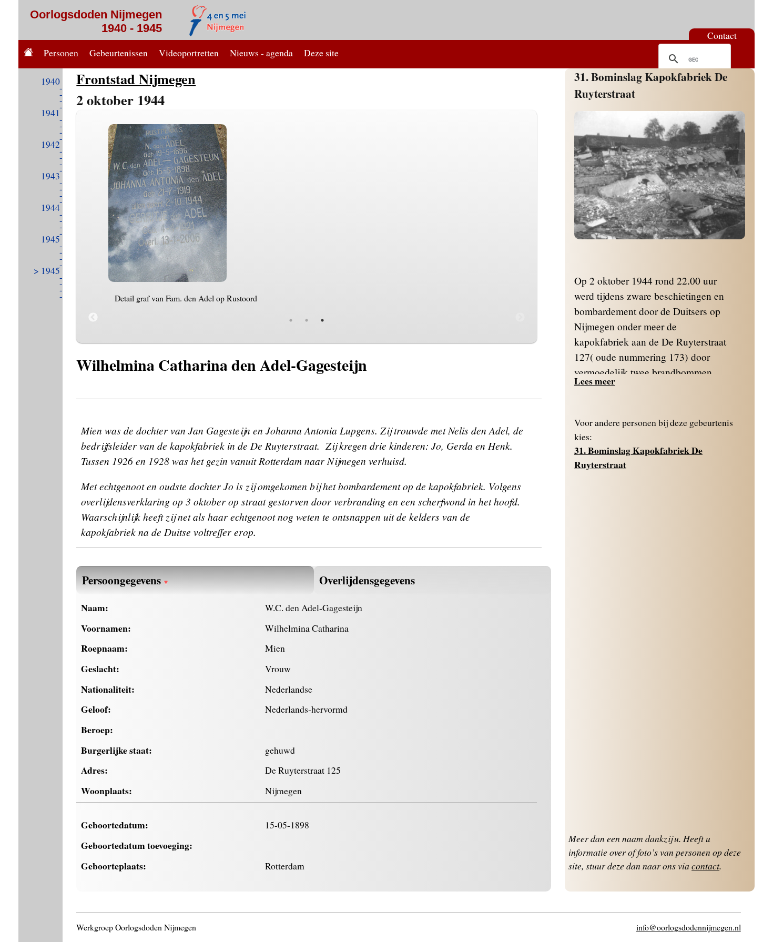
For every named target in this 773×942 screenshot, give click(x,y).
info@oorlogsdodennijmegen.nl (688, 927)
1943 (50, 175)
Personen (61, 52)
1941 (50, 112)
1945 (50, 238)
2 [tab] (306, 320)
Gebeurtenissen (118, 52)
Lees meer (594, 381)
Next (520, 317)
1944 (50, 207)
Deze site (321, 52)
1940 (50, 81)
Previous (93, 317)
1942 (50, 144)
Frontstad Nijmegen (136, 78)
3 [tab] (322, 320)
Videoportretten (189, 52)
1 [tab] (291, 320)
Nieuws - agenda (261, 52)
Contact (722, 35)
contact (705, 865)
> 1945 (47, 270)
